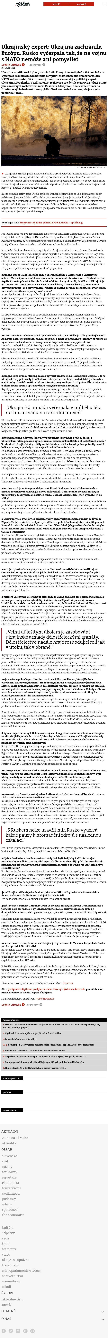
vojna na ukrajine (15, 1138)
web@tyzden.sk (45, 998)
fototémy (9, 1249)
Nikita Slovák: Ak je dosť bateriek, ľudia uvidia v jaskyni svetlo (34, 1068)
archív (6, 1304)
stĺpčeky (8, 1233)
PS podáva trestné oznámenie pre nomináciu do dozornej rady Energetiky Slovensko (44, 1056)
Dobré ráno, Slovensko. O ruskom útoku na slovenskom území (34, 1050)
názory (7, 1166)
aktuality (9, 1143)
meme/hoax (11, 1281)
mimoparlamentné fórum (21, 1270)
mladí (6, 1286)
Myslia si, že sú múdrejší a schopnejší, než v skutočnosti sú (32, 1033)
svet (5, 1161)
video (6, 1254)
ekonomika (10, 1182)
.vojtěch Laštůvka (11, 64)
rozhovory (9, 1172)
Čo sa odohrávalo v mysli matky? (20, 1039)
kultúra (8, 1227)
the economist (13, 1215)
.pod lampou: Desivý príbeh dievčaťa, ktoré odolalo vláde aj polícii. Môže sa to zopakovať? (50, 1044)
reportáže (9, 1177)
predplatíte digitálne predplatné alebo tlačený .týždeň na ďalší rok (46, 989)
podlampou (11, 1193)
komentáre (10, 1265)
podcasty (9, 1199)
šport (6, 1243)
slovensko (9, 1156)
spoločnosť (10, 1209)
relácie (7, 1204)
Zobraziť (15, 1078)
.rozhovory (35, 64)
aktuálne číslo (12, 1299)
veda (5, 1238)
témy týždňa (11, 1188)
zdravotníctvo (12, 1276)
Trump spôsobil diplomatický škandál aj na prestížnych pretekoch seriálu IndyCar (43, 1062)
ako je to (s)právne (15, 1260)
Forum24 (68, 983)
